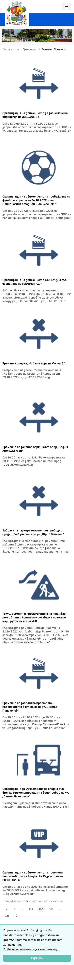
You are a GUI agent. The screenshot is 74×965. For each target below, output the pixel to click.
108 (42, 909)
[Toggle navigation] (66, 6)
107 (32, 909)
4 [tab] (54, 37)
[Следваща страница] (16, 915)
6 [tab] (62, 37)
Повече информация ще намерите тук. (31, 949)
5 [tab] (58, 37)
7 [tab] (66, 37)
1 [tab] (42, 37)
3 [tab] (50, 37)
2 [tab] (46, 37)
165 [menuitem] (8, 916)
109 (52, 909)
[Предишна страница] (6, 909)
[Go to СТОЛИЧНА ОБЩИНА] (16, 13)
